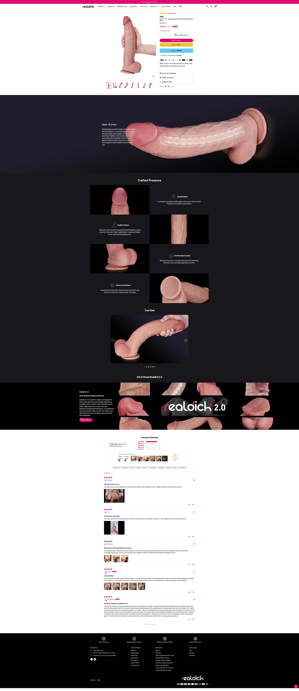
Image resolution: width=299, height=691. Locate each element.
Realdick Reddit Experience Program (165, 655)
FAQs (180, 6)
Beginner (175, 66)
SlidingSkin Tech (122, 6)
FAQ (190, 650)
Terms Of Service (135, 665)
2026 (98, 680)
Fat (171, 66)
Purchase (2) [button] (161, 467)
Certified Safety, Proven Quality (164, 670)
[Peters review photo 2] (116, 586)
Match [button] (174, 467)
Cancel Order (134, 655)
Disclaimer (192, 655)
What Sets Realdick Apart (162, 665)
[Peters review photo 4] (133, 586)
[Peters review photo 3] (124, 586)
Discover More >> (86, 420)
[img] (108, 477)
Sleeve (187, 63)
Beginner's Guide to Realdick (163, 660)
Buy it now (176, 44)
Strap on (166, 63)
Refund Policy (134, 657)
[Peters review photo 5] (141, 586)
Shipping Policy (135, 653)
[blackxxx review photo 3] (124, 558)
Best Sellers (133, 6)
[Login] (211, 6)
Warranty (192, 653)
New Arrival (143, 6)
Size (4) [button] (132, 467)
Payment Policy (135, 662)
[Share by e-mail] (174, 86)
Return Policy (134, 660)
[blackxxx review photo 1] (108, 558)
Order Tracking (166, 6)
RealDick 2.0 (163, 23)
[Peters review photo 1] (108, 586)
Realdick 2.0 (101, 6)
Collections (153, 6)
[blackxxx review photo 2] (116, 558)
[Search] (207, 6)
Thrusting (173, 63)
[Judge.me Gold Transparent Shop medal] (175, 457)
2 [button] (147, 624)
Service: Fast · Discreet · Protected (164, 667)
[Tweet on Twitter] (171, 86)
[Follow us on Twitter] (91, 659)
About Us (158, 650)
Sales (174, 6)
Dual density (180, 63)
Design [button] (168, 467)
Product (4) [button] (125, 467)
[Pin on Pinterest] (168, 86)
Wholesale (158, 653)
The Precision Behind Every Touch (164, 662)
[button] (164, 13)
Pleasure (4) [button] (116, 467)
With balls (166, 66)
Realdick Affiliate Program (162, 657)
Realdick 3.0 (111, 6)
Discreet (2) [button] (152, 467)
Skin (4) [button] (138, 467)
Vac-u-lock (181, 66)
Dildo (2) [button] (145, 467)
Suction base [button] (182, 467)
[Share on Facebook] (165, 86)
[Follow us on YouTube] (95, 659)
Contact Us (133, 650)
